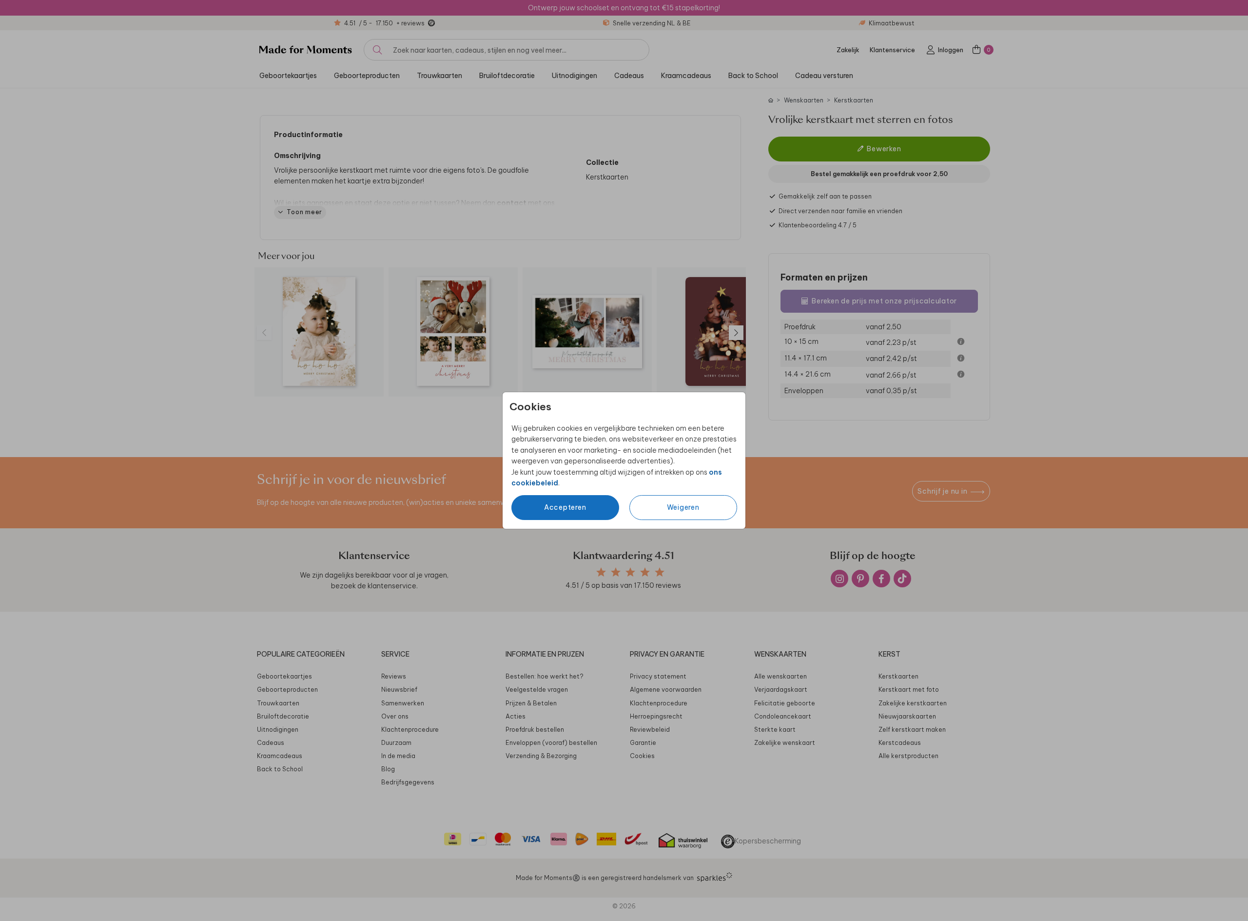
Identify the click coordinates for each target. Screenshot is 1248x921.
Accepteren (565, 507)
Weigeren (683, 507)
